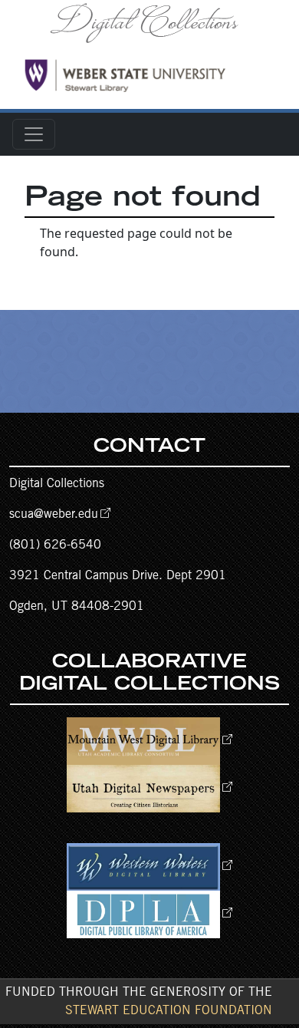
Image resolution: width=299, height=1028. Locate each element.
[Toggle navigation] (33, 134)
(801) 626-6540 (55, 545)
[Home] (149, 22)
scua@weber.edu (53, 515)
